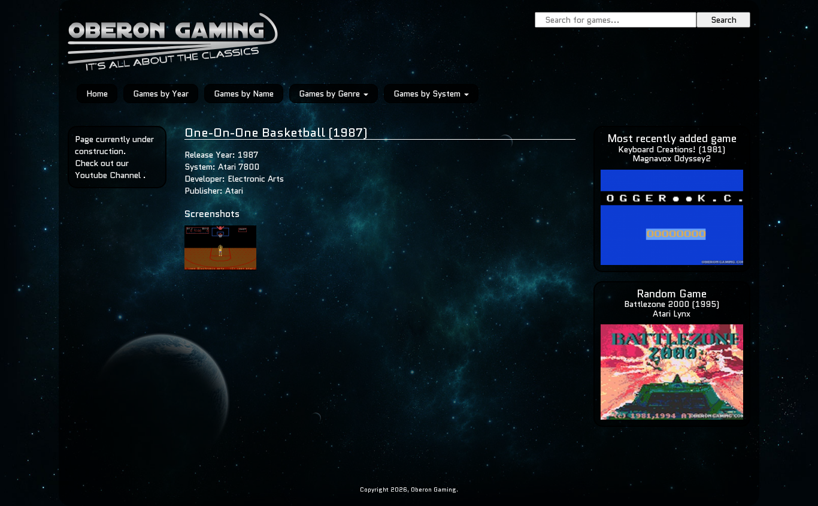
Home (97, 94)
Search (724, 20)
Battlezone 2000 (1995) (671, 304)
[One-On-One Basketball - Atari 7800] (220, 247)
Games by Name (244, 94)
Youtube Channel (108, 175)
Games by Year (161, 94)
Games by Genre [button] (330, 94)
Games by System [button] (428, 94)
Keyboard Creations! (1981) (671, 149)
